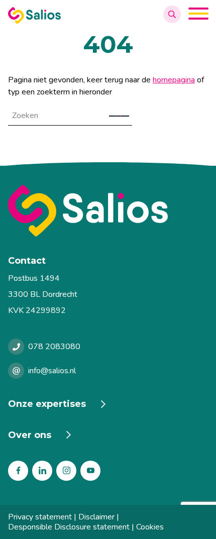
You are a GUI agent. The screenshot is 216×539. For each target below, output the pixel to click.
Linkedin (42, 471)
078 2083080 (54, 346)
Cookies (150, 527)
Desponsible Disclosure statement (69, 527)
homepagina (174, 79)
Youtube (90, 471)
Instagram (66, 471)
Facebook (18, 471)
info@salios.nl (52, 370)
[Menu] (198, 15)
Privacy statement (40, 517)
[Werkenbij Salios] (34, 21)
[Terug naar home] (108, 211)
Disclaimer (96, 517)
